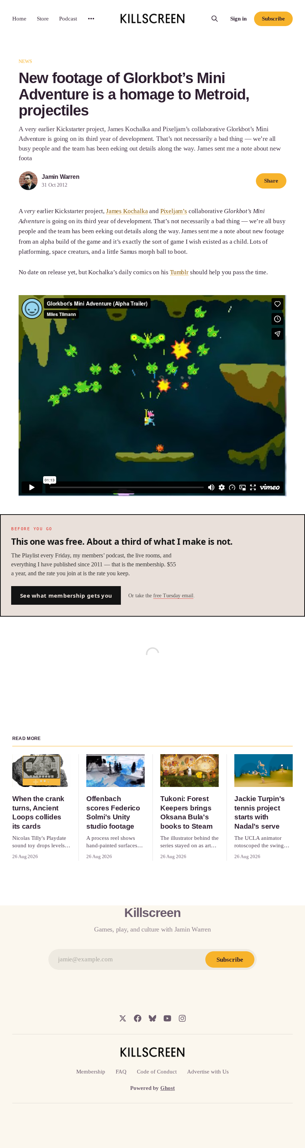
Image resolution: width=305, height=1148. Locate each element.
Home (19, 19)
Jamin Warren (61, 177)
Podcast (68, 19)
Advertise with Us (208, 1072)
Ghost (167, 1088)
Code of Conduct (157, 1072)
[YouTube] (167, 1018)
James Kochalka (127, 211)
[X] (122, 1018)
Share (271, 181)
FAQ (121, 1072)
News (25, 61)
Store (43, 19)
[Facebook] (137, 1018)
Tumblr (179, 272)
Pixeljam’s (173, 211)
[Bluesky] (152, 1018)
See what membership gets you (66, 595)
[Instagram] (182, 1018)
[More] (91, 19)
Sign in (238, 19)
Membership (90, 1072)
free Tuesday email (173, 595)
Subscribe (273, 19)
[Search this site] (215, 19)
